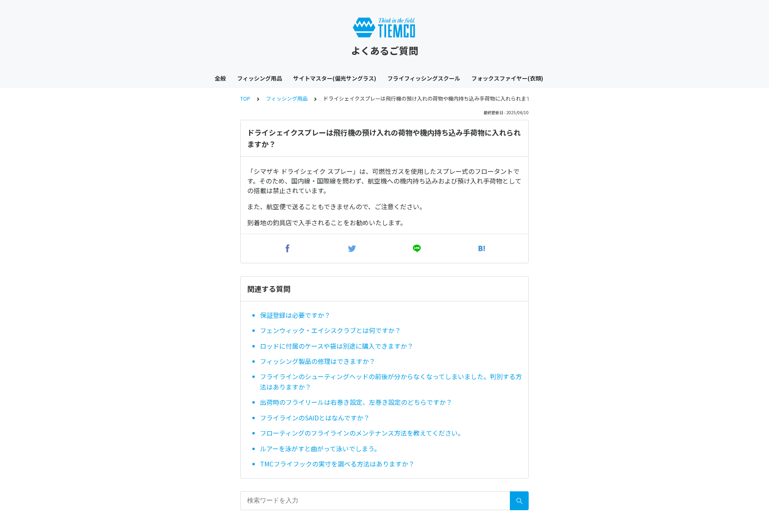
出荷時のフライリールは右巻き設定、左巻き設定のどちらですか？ (356, 402)
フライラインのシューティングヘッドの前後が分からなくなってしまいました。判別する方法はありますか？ (391, 382)
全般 (220, 78)
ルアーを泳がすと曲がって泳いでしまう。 (320, 448)
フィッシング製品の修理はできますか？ (317, 361)
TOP (245, 98)
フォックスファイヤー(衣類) (507, 78)
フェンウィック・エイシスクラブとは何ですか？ (330, 330)
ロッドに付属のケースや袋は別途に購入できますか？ (336, 346)
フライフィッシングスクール (423, 78)
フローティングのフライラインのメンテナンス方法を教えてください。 (362, 433)
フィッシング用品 (259, 78)
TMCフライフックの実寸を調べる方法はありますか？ (337, 463)
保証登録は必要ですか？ (295, 315)
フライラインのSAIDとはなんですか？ (315, 417)
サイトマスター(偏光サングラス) (334, 78)
